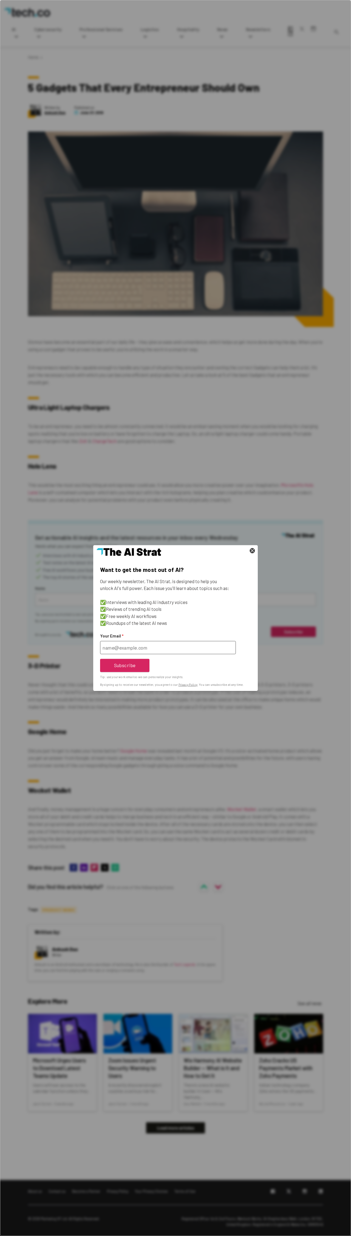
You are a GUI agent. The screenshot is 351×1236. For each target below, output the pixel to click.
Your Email (111, 635)
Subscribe (125, 665)
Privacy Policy (188, 684)
